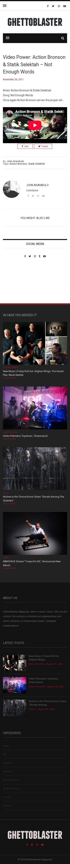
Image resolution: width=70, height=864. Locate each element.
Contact (7, 805)
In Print (6, 797)
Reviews (7, 771)
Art (4, 754)
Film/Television (11, 779)
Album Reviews (10, 368)
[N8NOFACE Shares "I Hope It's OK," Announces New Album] (35, 533)
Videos (6, 493)
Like (26, 146)
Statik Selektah (36, 163)
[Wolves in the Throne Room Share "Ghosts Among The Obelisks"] (35, 469)
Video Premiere (10, 432)
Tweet (45, 146)
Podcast (7, 762)
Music (6, 745)
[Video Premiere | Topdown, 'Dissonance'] (35, 408)
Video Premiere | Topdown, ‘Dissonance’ (25, 435)
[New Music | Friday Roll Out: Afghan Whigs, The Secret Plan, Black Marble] (35, 343)
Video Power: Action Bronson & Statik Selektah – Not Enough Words (34, 64)
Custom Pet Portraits (14, 284)
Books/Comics (11, 788)
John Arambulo (15, 161)
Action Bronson (18, 163)
